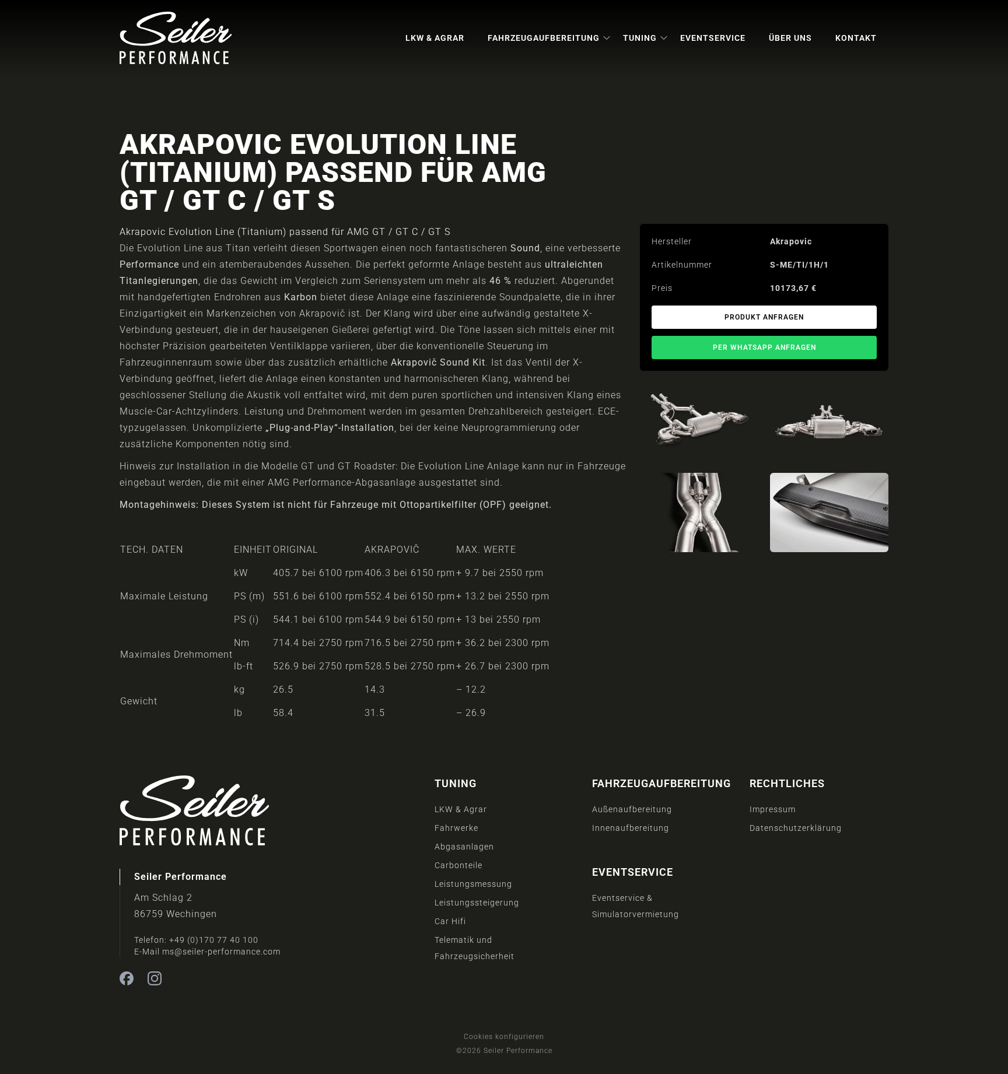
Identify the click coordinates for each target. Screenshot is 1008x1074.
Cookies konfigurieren (504, 1037)
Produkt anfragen (764, 317)
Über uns (790, 38)
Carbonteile (458, 865)
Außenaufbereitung (632, 809)
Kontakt (856, 38)
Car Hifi (450, 921)
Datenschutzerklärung (796, 828)
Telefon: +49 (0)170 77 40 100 (196, 940)
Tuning (640, 38)
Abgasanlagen (464, 846)
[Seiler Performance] (176, 38)
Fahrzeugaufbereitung (544, 38)
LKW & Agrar (434, 38)
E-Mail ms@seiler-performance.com (207, 951)
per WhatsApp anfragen (764, 347)
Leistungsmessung (473, 884)
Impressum (773, 809)
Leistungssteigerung (477, 902)
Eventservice (713, 38)
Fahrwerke (456, 828)
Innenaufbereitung (630, 828)
